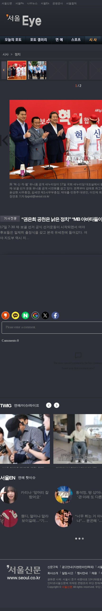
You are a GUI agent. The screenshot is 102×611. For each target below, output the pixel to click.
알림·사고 (67, 573)
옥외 (90, 567)
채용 (94, 573)
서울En (45, 3)
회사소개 (52, 573)
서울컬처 (71, 3)
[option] (25, 438)
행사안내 (82, 573)
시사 (5, 54)
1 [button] (76, 539)
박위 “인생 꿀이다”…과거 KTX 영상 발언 (46, 520)
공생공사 (57, 3)
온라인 (83, 567)
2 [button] (79, 539)
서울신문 (7, 3)
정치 (17, 54)
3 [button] (83, 539)
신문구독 (52, 567)
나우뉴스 (32, 3)
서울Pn (19, 3)
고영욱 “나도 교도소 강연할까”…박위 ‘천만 (47, 497)
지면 (76, 567)
